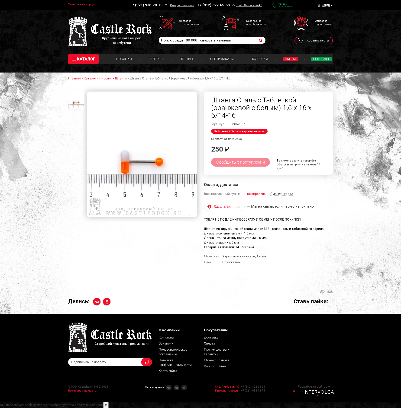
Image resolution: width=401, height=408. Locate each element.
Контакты (166, 337)
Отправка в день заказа (323, 22)
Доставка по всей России (189, 22)
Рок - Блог (321, 59)
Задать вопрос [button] (226, 206)
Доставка (211, 337)
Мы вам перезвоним (285, 5)
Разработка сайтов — (314, 386)
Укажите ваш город (81, 4)
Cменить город (281, 194)
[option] (142, 154)
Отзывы (186, 59)
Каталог (90, 78)
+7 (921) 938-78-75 (146, 5)
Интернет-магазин (182, 5)
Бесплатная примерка (226, 139)
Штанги (121, 78)
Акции (290, 59)
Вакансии (166, 343)
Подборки (259, 59)
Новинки (124, 59)
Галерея (156, 59)
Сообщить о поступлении (240, 162)
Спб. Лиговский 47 (249, 5)
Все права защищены (82, 390)
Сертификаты (222, 59)
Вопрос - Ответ (215, 366)
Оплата (209, 343)
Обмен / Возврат (216, 360)
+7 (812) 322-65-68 (213, 5)
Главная (74, 78)
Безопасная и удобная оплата (257, 22)
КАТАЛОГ (86, 59)
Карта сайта (168, 371)
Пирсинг (105, 78)
